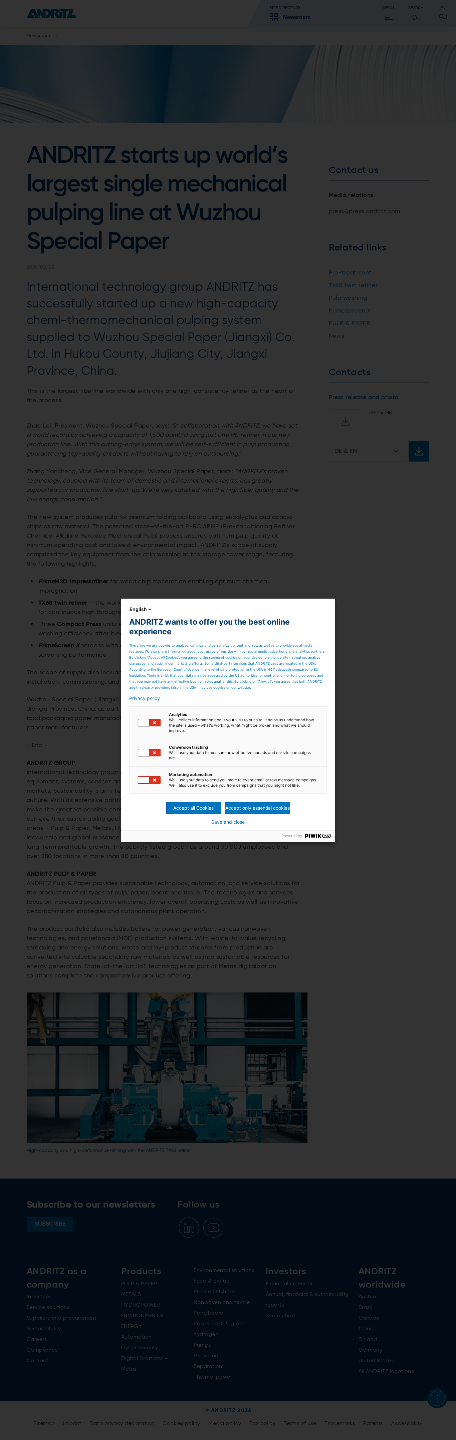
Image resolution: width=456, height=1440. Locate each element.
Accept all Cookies (193, 808)
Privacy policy (144, 698)
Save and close (228, 822)
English (138, 609)
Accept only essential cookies (257, 808)
